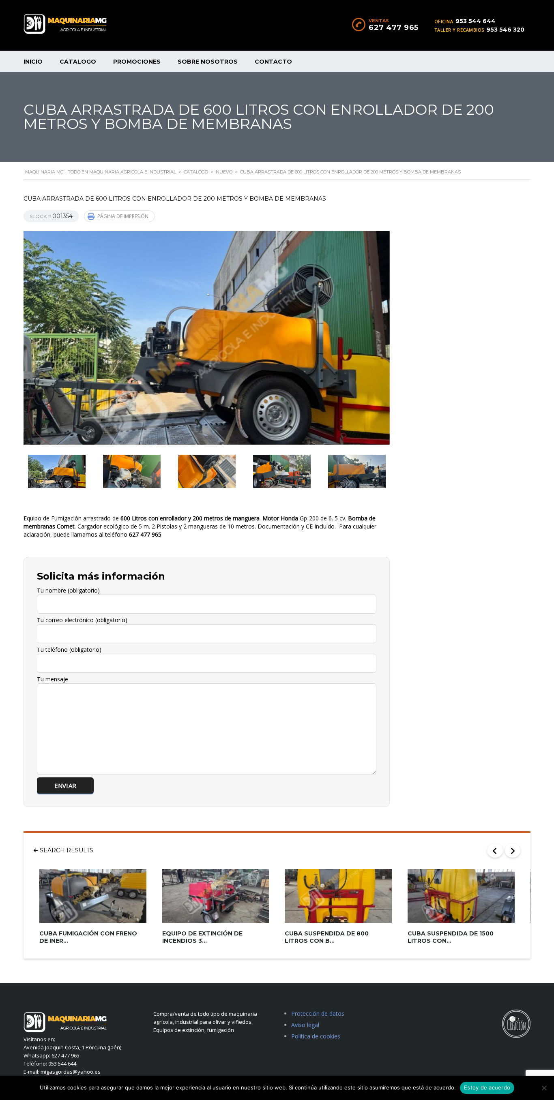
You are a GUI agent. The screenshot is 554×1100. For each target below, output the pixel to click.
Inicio (33, 61)
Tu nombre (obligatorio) (68, 590)
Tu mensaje (52, 679)
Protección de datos (317, 1013)
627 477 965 (394, 27)
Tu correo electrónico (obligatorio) (82, 620)
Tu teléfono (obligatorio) (69, 649)
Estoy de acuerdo (487, 1087)
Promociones (137, 61)
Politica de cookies (315, 1036)
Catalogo (78, 61)
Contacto (273, 61)
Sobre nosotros (208, 61)
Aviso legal (305, 1025)
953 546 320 (505, 29)
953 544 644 (475, 21)
